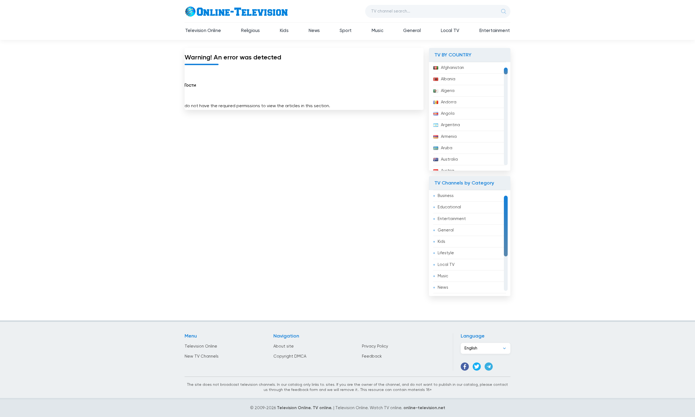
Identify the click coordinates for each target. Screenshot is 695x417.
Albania (448, 79)
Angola (447, 114)
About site (283, 346)
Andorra (448, 102)
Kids (284, 30)
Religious (250, 30)
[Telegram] (489, 366)
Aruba (446, 148)
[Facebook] (465, 366)
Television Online (203, 30)
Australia (449, 159)
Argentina (450, 125)
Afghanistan (452, 68)
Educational (449, 207)
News (314, 30)
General (412, 30)
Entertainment (494, 30)
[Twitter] (477, 366)
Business (446, 196)
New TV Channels (202, 356)
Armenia (449, 137)
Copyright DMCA (289, 356)
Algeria (447, 91)
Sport (346, 30)
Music (377, 30)
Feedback (372, 356)
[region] (469, 116)
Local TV (450, 30)
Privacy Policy (375, 346)
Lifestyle (446, 253)
